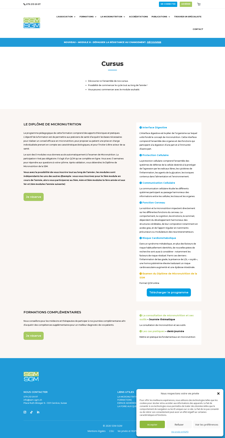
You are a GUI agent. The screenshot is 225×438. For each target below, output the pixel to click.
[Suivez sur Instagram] (25, 412)
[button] (218, 393)
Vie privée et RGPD (180, 431)
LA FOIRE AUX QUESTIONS (130, 406)
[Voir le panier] (198, 4)
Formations (87, 16)
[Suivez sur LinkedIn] (38, 412)
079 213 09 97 (33, 4)
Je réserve (33, 196)
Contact (198, 29)
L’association (64, 16)
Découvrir (154, 42)
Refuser (179, 424)
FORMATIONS (124, 400)
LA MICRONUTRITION (128, 397)
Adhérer (185, 4)
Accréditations (138, 16)
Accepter (152, 424)
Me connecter (168, 4)
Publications (159, 16)
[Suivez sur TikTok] (31, 412)
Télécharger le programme (168, 292)
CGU (111, 431)
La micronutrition (111, 16)
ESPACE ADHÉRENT (127, 403)
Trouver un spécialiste (187, 16)
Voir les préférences (206, 424)
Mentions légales (96, 431)
